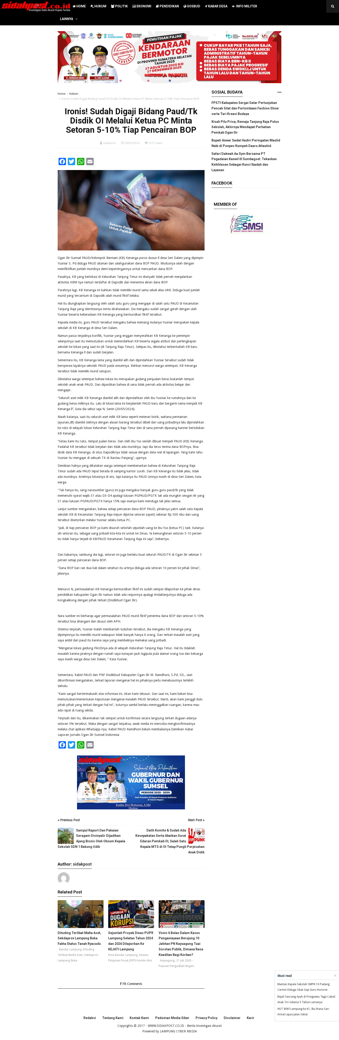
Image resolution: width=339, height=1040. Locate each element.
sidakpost (109, 143)
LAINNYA (66, 19)
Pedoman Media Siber (172, 1018)
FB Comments (132, 984)
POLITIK (121, 6)
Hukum (73, 93)
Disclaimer (232, 1018)
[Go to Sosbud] (279, 92)
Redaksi (89, 1018)
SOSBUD (193, 6)
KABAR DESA (217, 6)
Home (61, 93)
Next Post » (196, 820)
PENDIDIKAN (169, 6)
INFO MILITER (246, 6)
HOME (81, 6)
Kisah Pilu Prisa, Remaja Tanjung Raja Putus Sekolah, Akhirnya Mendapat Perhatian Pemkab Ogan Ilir (245, 127)
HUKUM (100, 6)
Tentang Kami (112, 1018)
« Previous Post (69, 820)
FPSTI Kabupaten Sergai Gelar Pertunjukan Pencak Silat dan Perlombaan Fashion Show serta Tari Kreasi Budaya (245, 108)
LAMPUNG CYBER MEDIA (178, 1031)
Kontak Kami (139, 1018)
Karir (250, 1018)
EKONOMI (143, 6)
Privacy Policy (206, 1018)
